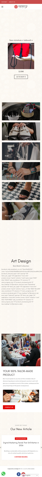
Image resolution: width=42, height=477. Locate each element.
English (27, 475)
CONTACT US (9, 407)
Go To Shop (20, 77)
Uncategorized (21, 438)
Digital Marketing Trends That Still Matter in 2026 (21, 444)
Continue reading (21, 457)
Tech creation (31, 468)
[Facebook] (19, 474)
